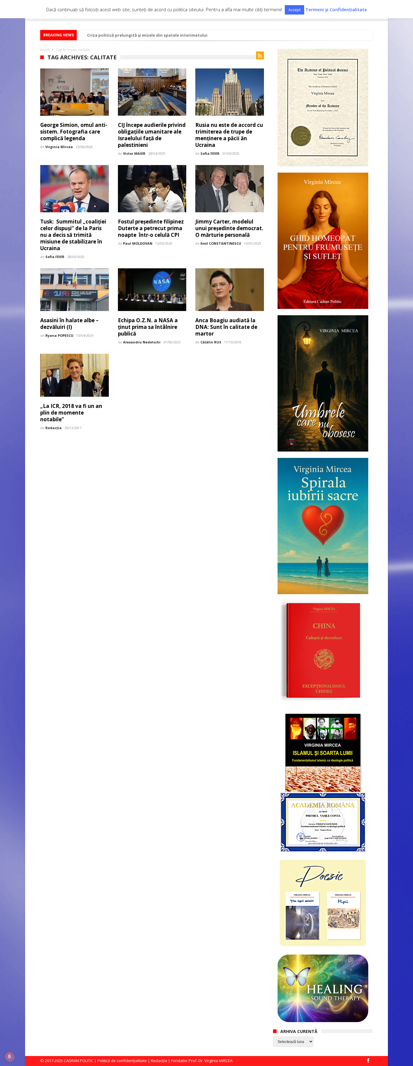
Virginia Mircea (59, 146)
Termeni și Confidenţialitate (336, 9)
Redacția (53, 427)
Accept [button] (294, 9)
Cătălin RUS (210, 342)
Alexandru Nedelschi (142, 342)
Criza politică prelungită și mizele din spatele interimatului (147, 35)
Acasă (44, 49)
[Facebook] (368, 1061)
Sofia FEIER (210, 153)
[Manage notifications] (9, 1056)
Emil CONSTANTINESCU (220, 243)
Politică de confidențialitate (122, 1060)
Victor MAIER (134, 153)
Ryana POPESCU (59, 335)
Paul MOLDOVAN (137, 243)
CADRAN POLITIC (78, 1060)
